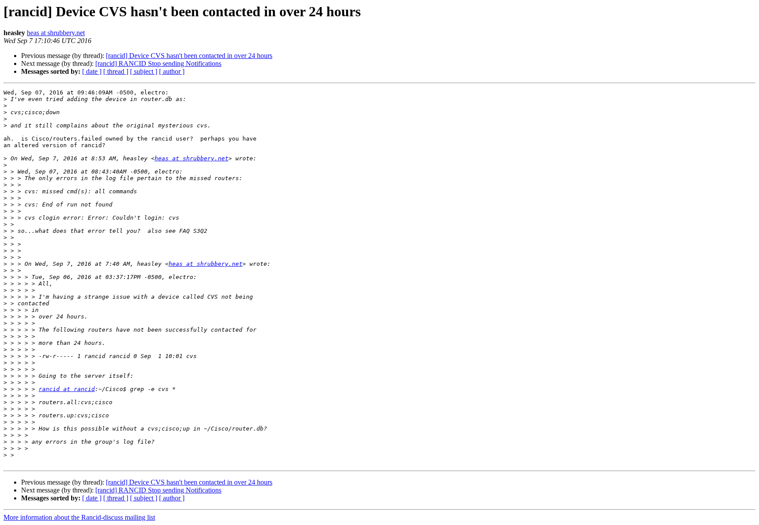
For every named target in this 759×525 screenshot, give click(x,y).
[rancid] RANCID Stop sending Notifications (158, 63)
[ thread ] (115, 71)
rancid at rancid (67, 389)
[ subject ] (143, 71)
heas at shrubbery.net (56, 32)
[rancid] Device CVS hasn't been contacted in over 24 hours (189, 55)
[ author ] (171, 71)
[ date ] (91, 71)
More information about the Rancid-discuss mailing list (79, 517)
